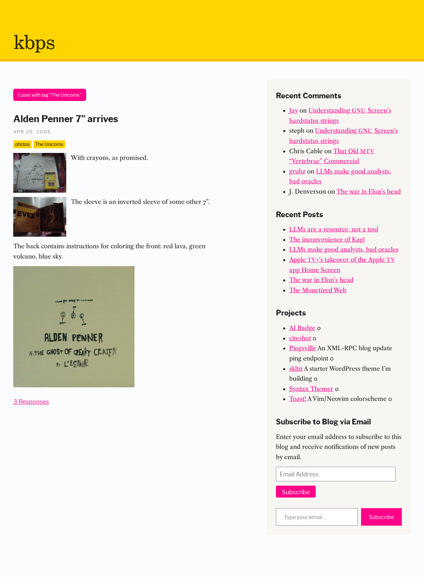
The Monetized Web (317, 290)
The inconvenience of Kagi (327, 239)
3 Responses (31, 401)
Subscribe (296, 491)
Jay (293, 110)
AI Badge (302, 328)
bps (34, 43)
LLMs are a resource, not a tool (333, 229)
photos (22, 144)
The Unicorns (49, 144)
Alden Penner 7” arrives (65, 117)
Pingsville (302, 348)
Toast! (297, 399)
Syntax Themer (311, 389)
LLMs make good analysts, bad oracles (343, 249)
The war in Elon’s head (369, 191)
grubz (297, 171)
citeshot (300, 338)
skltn (295, 368)
